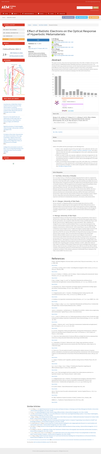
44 (82, 439)
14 (42, 439)
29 (62, 439)
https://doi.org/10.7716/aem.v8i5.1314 (37, 48)
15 (43, 439)
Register (62, 13)
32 (66, 439)
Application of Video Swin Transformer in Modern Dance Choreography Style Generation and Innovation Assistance (70, 429)
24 (55, 439)
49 (89, 439)
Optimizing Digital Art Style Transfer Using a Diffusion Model (51, 412)
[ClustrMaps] (13, 163)
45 (84, 439)
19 (49, 439)
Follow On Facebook (69, 17)
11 (38, 439)
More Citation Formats (59, 122)
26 (58, 439)
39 (76, 439)
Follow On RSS (95, 17)
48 (88, 439)
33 (67, 439)
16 (45, 439)
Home (6, 13)
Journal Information (11, 32)
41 (78, 439)
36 (72, 439)
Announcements (29, 13)
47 (86, 439)
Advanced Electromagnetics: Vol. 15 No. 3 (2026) (42, 410)
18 (47, 439)
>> (93, 439)
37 (73, 439)
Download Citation (72, 122)
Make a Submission (13, 39)
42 (80, 439)
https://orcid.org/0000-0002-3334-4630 (64, 55)
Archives (35, 25)
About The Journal (11, 29)
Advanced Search (94, 10)
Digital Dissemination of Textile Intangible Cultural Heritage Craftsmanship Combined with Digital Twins (13, 128)
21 (51, 439)
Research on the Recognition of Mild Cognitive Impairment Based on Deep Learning (60, 426)
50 (90, 439)
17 (46, 439)
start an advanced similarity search (41, 442)
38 (74, 439)
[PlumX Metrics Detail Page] (57, 102)
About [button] (16, 13)
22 (53, 439)
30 (63, 439)
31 (65, 439)
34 (69, 439)
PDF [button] (38, 40)
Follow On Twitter (83, 17)
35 (70, 439)
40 (77, 439)
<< (27, 439)
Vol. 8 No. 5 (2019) (43, 25)
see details (71, 111)
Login (52, 13)
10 (37, 439)
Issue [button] (42, 13)
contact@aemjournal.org (93, 1)
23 (54, 439)
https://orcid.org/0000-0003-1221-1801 (64, 42)
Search (96, 7)
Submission (8, 36)
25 (57, 439)
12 (39, 439)
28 (61, 439)
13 (41, 439)
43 (81, 439)
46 (85, 439)
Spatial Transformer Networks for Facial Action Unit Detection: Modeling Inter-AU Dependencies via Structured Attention (67, 435)
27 (59, 439)
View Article (54, 265)
